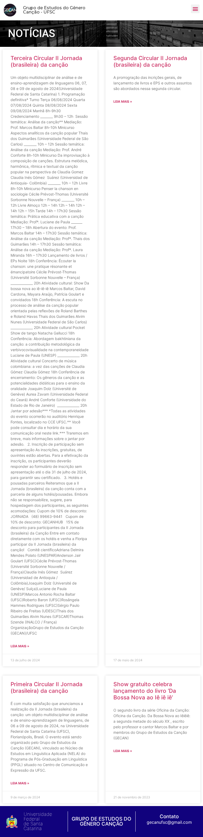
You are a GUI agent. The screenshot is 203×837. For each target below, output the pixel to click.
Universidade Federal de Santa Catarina (38, 821)
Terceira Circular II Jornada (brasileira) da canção (46, 61)
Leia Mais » (20, 646)
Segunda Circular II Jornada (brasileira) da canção (150, 61)
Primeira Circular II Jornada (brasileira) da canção (46, 687)
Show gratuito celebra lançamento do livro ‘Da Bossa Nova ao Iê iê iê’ (144, 691)
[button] (195, 8)
